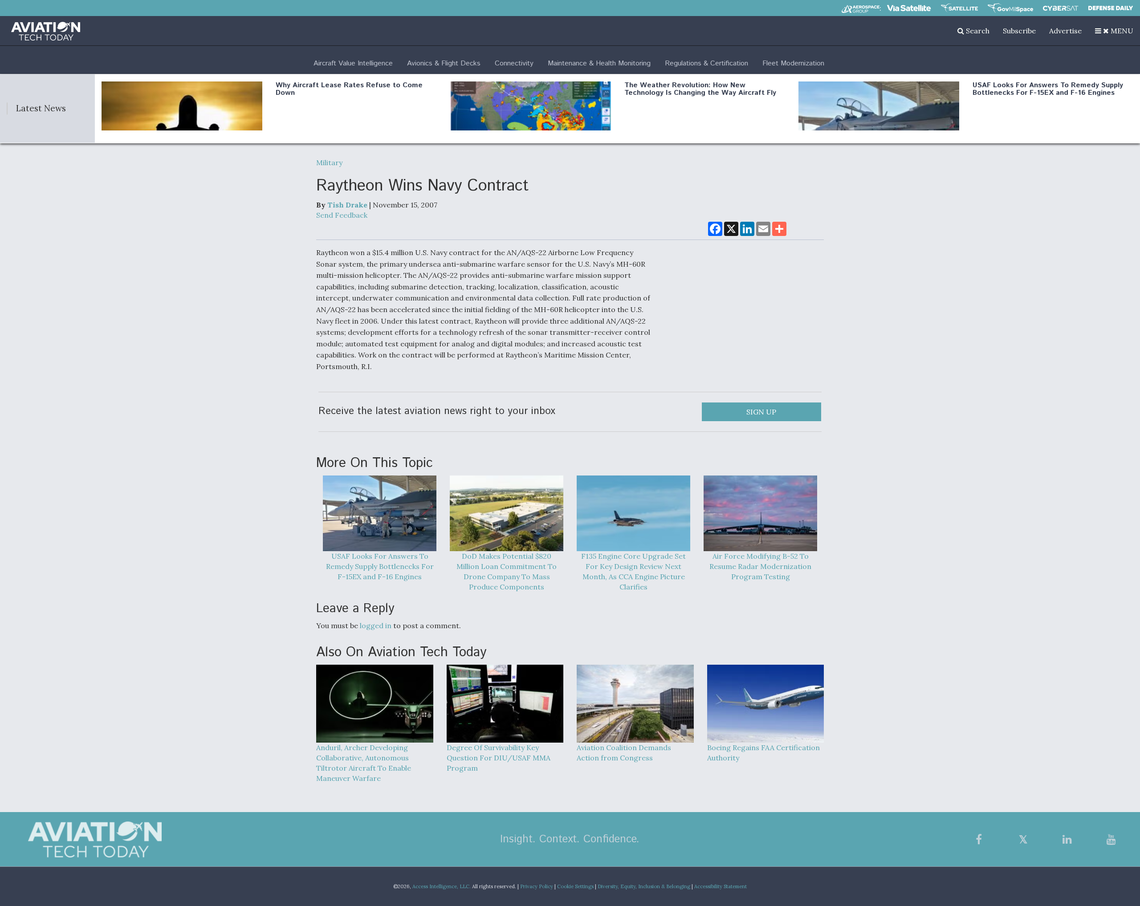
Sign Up (761, 411)
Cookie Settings (575, 886)
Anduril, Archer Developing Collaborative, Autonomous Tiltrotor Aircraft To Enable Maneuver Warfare (363, 763)
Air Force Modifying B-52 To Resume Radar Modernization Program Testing (760, 566)
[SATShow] (959, 8)
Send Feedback (341, 215)
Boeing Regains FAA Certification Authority (763, 752)
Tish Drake (347, 204)
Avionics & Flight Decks (443, 63)
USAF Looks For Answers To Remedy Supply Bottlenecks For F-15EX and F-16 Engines (1048, 89)
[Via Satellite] (909, 8)
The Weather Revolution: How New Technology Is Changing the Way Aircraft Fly (700, 89)
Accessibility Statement (720, 886)
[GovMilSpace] (1010, 8)
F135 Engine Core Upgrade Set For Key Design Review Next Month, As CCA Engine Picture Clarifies (633, 571)
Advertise (1065, 30)
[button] (1114, 30)
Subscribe (1019, 30)
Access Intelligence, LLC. (441, 886)
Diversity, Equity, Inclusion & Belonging (644, 886)
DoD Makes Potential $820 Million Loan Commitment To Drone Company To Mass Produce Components (506, 571)
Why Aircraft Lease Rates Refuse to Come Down (349, 89)
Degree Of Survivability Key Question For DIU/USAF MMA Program (498, 757)
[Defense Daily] (1110, 8)
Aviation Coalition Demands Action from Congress (624, 752)
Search (976, 30)
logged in (375, 625)
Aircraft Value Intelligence (353, 63)
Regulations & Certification (706, 63)
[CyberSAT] (1060, 8)
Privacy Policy (536, 886)
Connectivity (514, 63)
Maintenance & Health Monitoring (599, 63)
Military (329, 162)
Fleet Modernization (793, 63)
